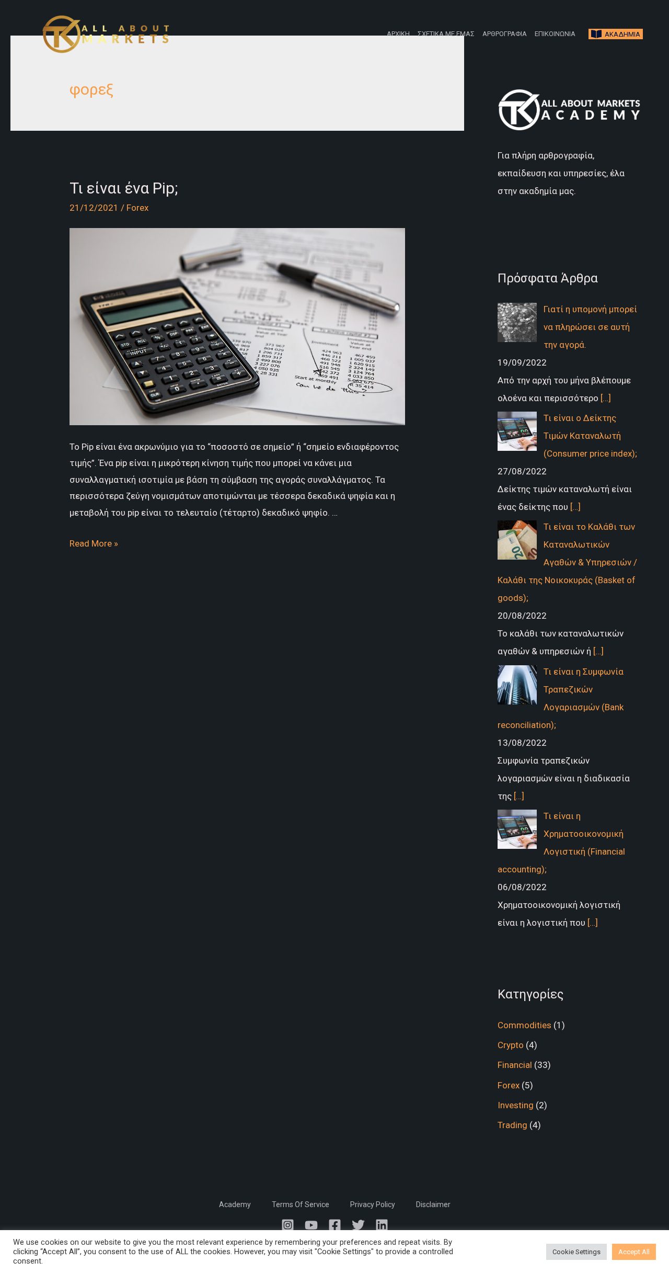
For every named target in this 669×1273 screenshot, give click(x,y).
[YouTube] (311, 1225)
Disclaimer (433, 1204)
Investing (516, 1105)
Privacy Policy (372, 1204)
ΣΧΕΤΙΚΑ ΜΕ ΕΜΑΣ (446, 34)
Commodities (524, 1025)
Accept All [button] (634, 1252)
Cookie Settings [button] (576, 1252)
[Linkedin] (381, 1225)
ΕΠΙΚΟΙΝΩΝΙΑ (555, 34)
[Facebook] (334, 1225)
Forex (137, 207)
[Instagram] (287, 1225)
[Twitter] (358, 1225)
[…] (606, 398)
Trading (512, 1125)
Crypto (511, 1045)
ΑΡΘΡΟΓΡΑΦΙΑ (504, 34)
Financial (515, 1065)
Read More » (94, 543)
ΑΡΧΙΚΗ (398, 34)
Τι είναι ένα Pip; (124, 188)
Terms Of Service (300, 1204)
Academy (235, 1204)
